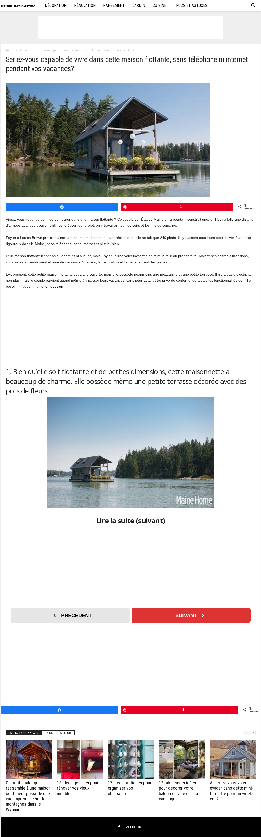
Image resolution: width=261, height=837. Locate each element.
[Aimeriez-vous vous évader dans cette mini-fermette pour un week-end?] (233, 759)
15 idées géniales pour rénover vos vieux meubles (78, 788)
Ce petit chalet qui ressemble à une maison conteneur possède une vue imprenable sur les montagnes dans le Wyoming (28, 796)
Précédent (76, 615)
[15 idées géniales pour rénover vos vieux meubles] (80, 759)
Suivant (186, 615)
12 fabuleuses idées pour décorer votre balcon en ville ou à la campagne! (178, 790)
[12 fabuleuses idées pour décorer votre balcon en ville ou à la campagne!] (182, 759)
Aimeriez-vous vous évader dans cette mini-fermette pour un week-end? (231, 790)
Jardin (138, 5)
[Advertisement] (130, 27)
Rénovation (85, 5)
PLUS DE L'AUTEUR (58, 733)
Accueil (10, 50)
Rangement (114, 5)
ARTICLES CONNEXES (24, 733)
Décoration (56, 5)
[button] (253, 5)
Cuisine (159, 5)
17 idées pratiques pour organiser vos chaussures (130, 788)
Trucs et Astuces (190, 5)
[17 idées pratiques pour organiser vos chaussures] (131, 759)
